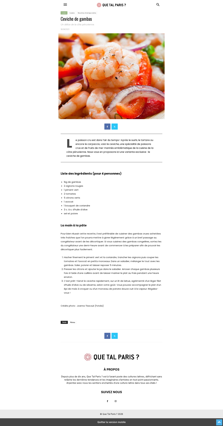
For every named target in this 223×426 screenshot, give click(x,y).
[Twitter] (115, 127)
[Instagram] (116, 401)
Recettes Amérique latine (87, 13)
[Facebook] (107, 127)
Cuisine (72, 13)
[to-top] (219, 421)
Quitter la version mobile (111, 422)
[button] (65, 4)
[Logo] (111, 360)
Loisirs (64, 13)
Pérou (72, 322)
